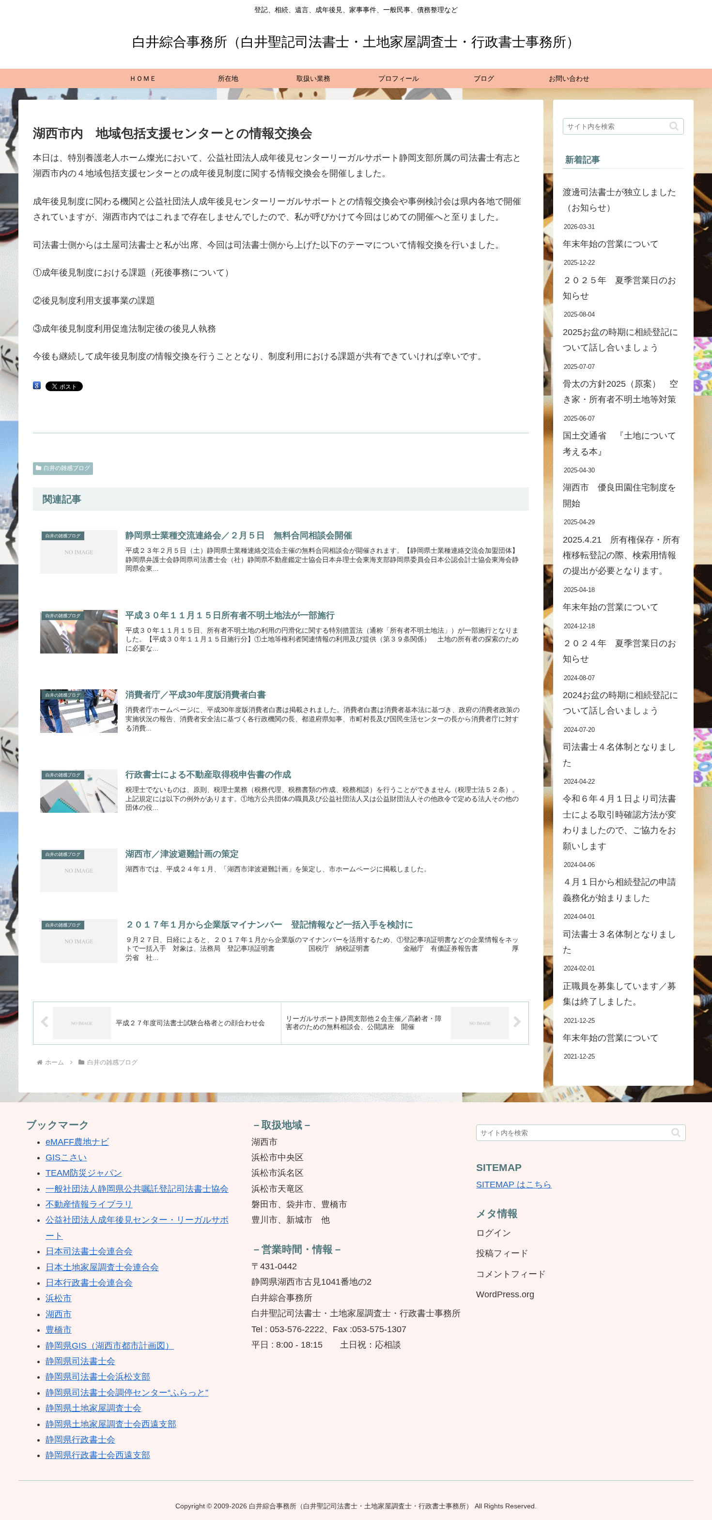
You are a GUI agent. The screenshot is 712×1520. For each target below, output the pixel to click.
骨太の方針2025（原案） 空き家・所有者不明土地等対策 (620, 391)
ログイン (493, 1233)
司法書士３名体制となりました (619, 942)
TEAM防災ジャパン (84, 1173)
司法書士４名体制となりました (619, 754)
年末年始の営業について (611, 244)
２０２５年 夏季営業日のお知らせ (619, 288)
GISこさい (66, 1157)
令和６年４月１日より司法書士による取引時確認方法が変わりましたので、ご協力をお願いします (619, 822)
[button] (674, 126)
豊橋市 (59, 1330)
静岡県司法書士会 (80, 1361)
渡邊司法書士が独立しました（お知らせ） (619, 200)
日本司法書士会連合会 (89, 1251)
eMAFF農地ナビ (77, 1142)
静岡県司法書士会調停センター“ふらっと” (127, 1393)
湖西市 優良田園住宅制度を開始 (619, 495)
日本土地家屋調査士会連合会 (102, 1267)
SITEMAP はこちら (514, 1184)
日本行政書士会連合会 (89, 1283)
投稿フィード (502, 1253)
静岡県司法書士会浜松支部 (98, 1377)
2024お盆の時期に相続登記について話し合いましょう (620, 702)
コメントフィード (511, 1274)
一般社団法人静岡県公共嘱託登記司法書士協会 (137, 1189)
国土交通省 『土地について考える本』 (619, 443)
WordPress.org (505, 1294)
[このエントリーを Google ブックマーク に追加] (37, 386)
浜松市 (59, 1298)
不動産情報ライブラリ (89, 1204)
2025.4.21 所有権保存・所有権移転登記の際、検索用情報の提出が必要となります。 (621, 555)
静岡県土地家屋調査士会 (93, 1408)
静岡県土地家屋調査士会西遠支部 (111, 1424)
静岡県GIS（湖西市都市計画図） (110, 1346)
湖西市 (59, 1314)
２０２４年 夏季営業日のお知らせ (619, 651)
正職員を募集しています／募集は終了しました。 (619, 993)
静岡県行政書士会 (80, 1439)
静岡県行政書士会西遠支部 (98, 1455)
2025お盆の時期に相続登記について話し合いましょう (620, 339)
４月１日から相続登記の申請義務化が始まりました (619, 889)
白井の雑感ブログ (67, 468)
